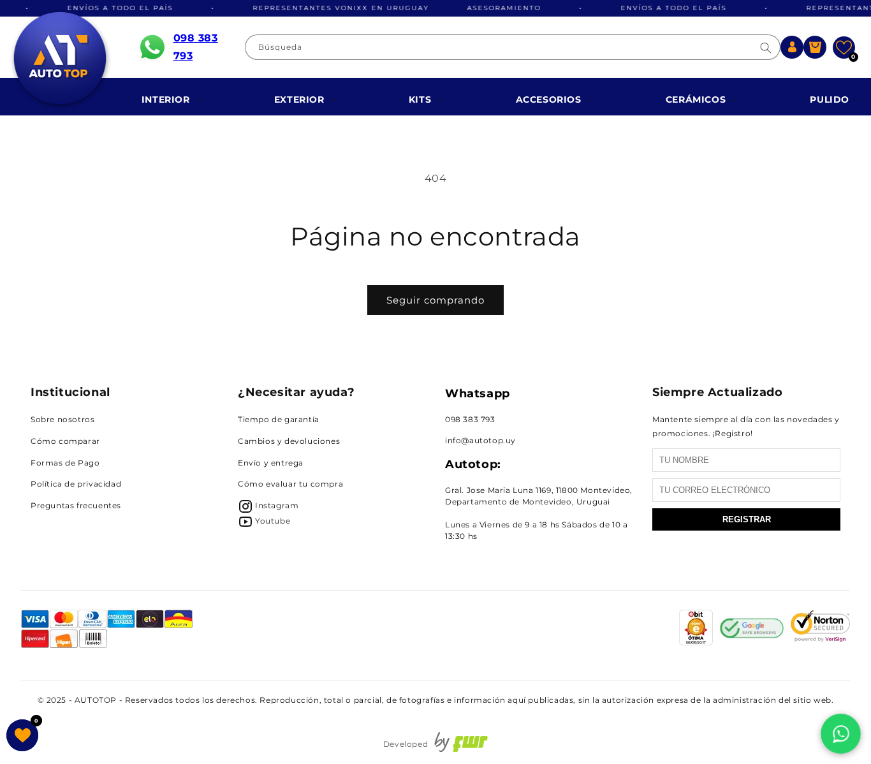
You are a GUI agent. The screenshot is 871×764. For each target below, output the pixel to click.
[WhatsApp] (841, 734)
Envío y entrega (271, 462)
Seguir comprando (435, 300)
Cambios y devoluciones (289, 441)
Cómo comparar (65, 441)
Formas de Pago (65, 462)
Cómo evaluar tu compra (290, 484)
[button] (814, 47)
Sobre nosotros (62, 419)
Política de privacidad (76, 484)
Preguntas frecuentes (76, 505)
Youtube (272, 520)
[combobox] (512, 47)
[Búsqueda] (766, 47)
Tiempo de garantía (278, 419)
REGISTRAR (746, 519)
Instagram (276, 505)
